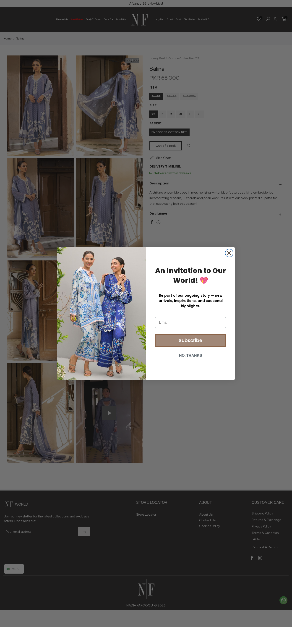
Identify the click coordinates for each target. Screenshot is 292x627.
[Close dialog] (229, 253)
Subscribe (190, 340)
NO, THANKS (190, 355)
